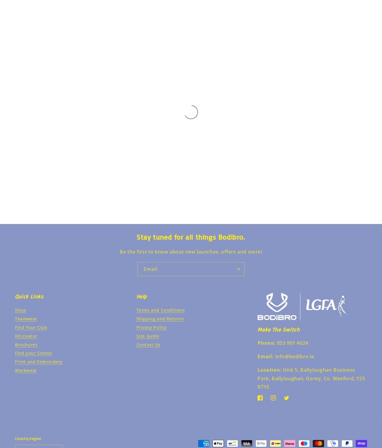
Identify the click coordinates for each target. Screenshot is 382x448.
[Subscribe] (237, 269)
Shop (20, 310)
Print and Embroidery (39, 361)
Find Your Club (31, 327)
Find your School (33, 353)
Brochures (26, 344)
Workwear (26, 370)
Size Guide (147, 336)
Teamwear (26, 319)
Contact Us (148, 344)
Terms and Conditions (160, 310)
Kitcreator (26, 336)
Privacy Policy (151, 327)
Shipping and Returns (160, 319)
